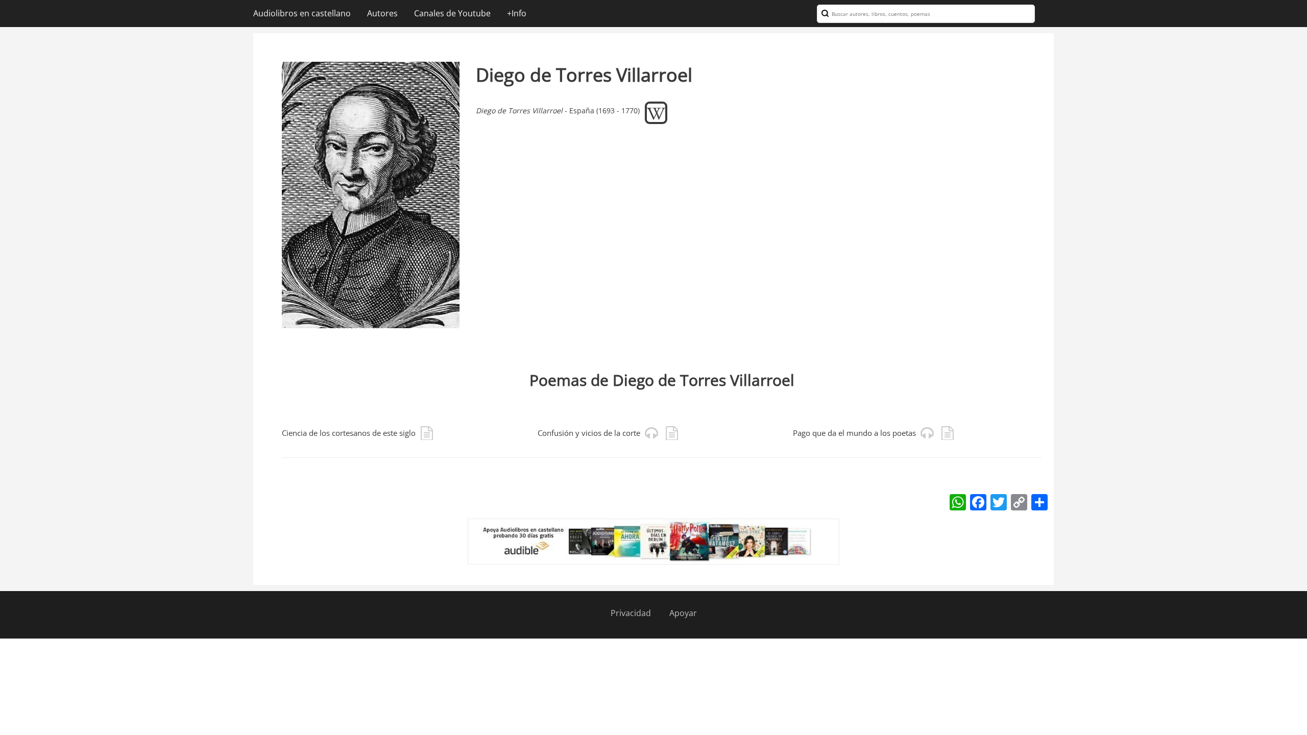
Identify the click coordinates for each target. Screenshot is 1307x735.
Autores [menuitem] (382, 13)
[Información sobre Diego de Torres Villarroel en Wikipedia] (656, 110)
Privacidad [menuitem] (631, 613)
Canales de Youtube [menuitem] (452, 13)
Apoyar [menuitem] (683, 613)
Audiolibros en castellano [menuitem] (302, 13)
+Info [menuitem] (516, 13)
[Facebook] (978, 501)
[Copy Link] (1019, 501)
